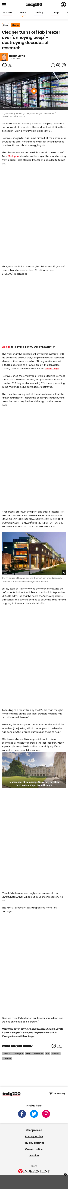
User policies (34, 1130)
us (47, 1053)
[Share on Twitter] (58, 65)
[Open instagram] (46, 1114)
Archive (34, 1155)
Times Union (52, 368)
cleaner (15, 25)
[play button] (34, 91)
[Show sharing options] (64, 572)
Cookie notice (34, 1149)
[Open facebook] (22, 1114)
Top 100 (7, 12)
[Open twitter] (34, 1114)
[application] (34, 770)
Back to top (59, 1093)
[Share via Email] (64, 65)
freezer (55, 1053)
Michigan (13, 156)
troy (28, 1053)
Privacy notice (34, 1136)
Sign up (6, 346)
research (38, 1053)
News (23, 12)
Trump (55, 12)
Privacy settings (34, 1143)
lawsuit (6, 1053)
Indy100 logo (34, 5)
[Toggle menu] (5, 4)
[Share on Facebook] (53, 65)
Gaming (38, 12)
